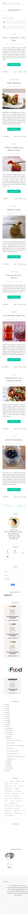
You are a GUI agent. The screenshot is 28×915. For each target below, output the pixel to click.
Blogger (24, 885)
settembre (9, 734)
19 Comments (6, 71)
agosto (8, 736)
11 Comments (6, 136)
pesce (16, 783)
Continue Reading (14, 64)
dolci (6, 781)
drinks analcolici (8, 788)
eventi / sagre (14, 271)
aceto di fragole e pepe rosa (14, 315)
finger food (7, 793)
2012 (6, 718)
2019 (6, 706)
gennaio (8, 768)
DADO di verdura (14, 210)
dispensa (14, 143)
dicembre (9, 728)
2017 (6, 710)
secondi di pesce (8, 798)
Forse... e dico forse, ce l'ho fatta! (13, 740)
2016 (6, 712)
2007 (6, 770)
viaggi (6, 803)
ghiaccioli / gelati (8, 808)
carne (23, 781)
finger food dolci (17, 810)
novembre (9, 730)
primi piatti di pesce (17, 798)
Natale (11, 783)
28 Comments (6, 366)
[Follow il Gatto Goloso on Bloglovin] (9, 868)
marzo (8, 764)
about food (20, 786)
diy (24, 805)
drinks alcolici (8, 810)
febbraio (8, 766)
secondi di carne (14, 796)
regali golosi (19, 805)
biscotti (23, 793)
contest (14, 33)
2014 (6, 714)
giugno (8, 760)
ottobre (8, 732)
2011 (6, 720)
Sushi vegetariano (14, 83)
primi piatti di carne (18, 813)
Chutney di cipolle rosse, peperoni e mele (15, 745)
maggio (8, 762)
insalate (14, 374)
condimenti (14, 206)
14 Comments (6, 428)
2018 (6, 708)
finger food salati (9, 791)
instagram (15, 552)
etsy (7, 558)
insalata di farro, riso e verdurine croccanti (15, 756)
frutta (24, 810)
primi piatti (7, 796)
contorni (12, 800)
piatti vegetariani (14, 79)
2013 (6, 716)
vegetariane (11, 781)
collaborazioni (18, 791)
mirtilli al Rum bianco (14, 440)
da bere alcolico (8, 813)
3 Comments (5, 304)
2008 (6, 726)
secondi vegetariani (9, 815)
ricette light (18, 800)
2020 (6, 704)
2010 (6, 722)
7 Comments (5, 198)
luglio (8, 738)
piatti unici (16, 808)
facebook (7, 552)
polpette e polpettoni (9, 805)
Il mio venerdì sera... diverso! (12, 751)
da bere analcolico (13, 803)
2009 (6, 724)
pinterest (23, 552)
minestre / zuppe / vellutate (10, 786)
